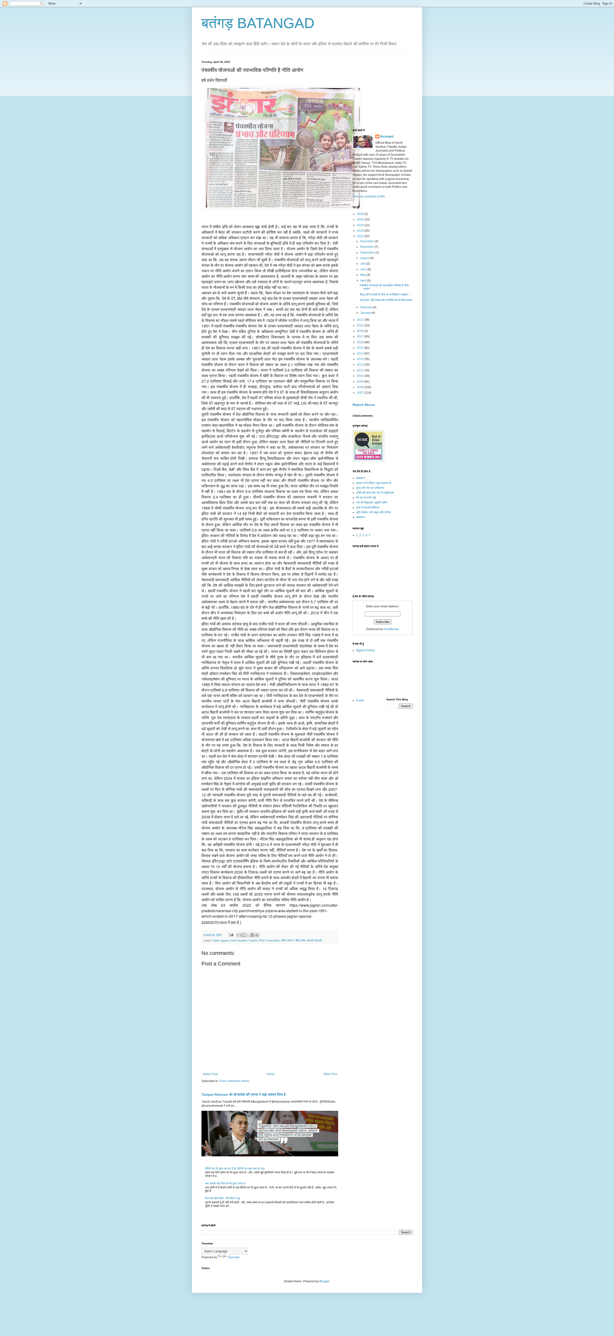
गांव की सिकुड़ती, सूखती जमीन (371, 502)
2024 (360, 225)
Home (271, 1074)
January (366, 312)
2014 (360, 353)
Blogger (324, 1281)
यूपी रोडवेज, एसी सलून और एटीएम (373, 512)
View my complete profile (369, 196)
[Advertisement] (389, 90)
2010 (360, 376)
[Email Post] (231, 934)
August (365, 258)
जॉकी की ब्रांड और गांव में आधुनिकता (375, 492)
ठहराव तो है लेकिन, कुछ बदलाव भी (373, 483)
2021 (360, 319)
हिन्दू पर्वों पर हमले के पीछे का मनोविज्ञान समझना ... (385, 294)
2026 (360, 214)
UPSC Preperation (269, 940)
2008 (360, 387)
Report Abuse (364, 405)
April (363, 280)
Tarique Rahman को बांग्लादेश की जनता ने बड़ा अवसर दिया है (243, 1094)
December (367, 241)
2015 (360, 347)
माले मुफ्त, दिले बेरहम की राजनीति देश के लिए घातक (386, 300)
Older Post (330, 1074)
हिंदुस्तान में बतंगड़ (365, 650)
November (367, 246)
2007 (360, 392)
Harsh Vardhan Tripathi (243, 940)
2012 (360, 364)
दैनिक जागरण (287, 940)
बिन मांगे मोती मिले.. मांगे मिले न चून (222, 1198)
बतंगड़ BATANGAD (257, 23)
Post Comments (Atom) (234, 1081)
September (367, 252)
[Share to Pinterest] (257, 935)
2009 (360, 381)
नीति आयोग (300, 940)
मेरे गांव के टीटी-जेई (366, 497)
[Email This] (238, 935)
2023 (360, 230)
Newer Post (210, 1074)
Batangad (386, 136)
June (363, 269)
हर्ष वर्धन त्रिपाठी (314, 940)
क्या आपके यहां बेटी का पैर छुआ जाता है (225, 1183)
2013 (360, 359)
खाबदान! (360, 478)
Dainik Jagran (221, 940)
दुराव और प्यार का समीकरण (370, 488)
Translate (233, 1257)
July (363, 263)
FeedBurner (391, 629)
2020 (360, 325)
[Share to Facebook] (252, 935)
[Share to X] (248, 935)
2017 (360, 336)
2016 (360, 342)
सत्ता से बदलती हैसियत (367, 507)
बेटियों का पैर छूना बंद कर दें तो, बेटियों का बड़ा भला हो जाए (235, 1168)
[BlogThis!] (243, 935)
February (366, 307)
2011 (360, 370)
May (363, 275)
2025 (360, 219)
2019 (360, 331)
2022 (360, 236)
